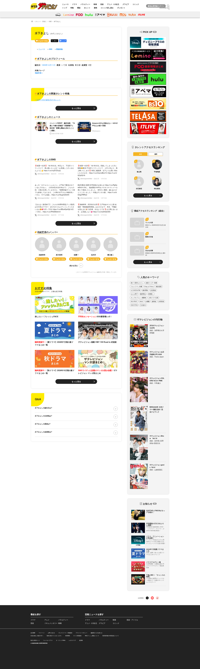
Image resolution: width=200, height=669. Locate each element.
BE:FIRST (134, 301)
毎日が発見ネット (35, 640)
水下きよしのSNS (46, 159)
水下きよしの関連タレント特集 (53, 93)
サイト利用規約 (77, 635)
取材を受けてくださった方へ (54, 635)
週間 (155, 154)
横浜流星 (159, 286)
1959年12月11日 (48, 65)
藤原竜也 (143, 294)
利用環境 (67, 635)
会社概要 (33, 632)
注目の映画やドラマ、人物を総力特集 (48, 291)
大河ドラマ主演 (153, 297)
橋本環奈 (145, 290)
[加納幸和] (42, 249)
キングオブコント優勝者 (138, 297)
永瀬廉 (147, 301)
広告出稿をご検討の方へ (37, 635)
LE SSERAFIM (135, 290)
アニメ (46, 620)
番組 (78, 7)
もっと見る (76, 108)
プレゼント (121, 7)
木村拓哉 (161, 301)
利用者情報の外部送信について (110, 635)
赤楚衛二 (151, 294)
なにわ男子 (134, 294)
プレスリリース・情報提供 (65, 632)
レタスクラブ (72, 640)
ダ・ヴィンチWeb (60, 640)
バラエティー (85, 4)
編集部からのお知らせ (96, 632)
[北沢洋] (93, 249)
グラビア (126, 4)
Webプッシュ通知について (92, 635)
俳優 (50, 21)
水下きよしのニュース (48, 117)
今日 (140, 154)
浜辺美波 (153, 290)
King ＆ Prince (149, 286)
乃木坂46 (143, 305)
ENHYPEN (134, 305)
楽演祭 (81, 640)
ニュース (65, 4)
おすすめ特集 (43, 288)
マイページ (41, 632)
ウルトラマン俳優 (136, 286)
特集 (72, 7)
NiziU (141, 301)
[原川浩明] (59, 249)
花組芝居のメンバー (47, 232)
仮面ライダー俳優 (151, 282)
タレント (87, 7)
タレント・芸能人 (40, 21)
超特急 (154, 301)
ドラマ (74, 4)
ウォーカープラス (48, 640)
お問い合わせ (51, 632)
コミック (136, 4)
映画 (95, 4)
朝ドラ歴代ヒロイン (137, 282)
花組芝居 (38, 73)
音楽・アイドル (132, 620)
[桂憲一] (76, 249)
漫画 (95, 7)
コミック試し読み (107, 7)
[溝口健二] (110, 249)
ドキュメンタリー (50, 623)
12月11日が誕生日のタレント (48, 99)
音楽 (102, 4)
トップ (64, 7)
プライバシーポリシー (81, 632)
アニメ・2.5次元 (113, 4)
